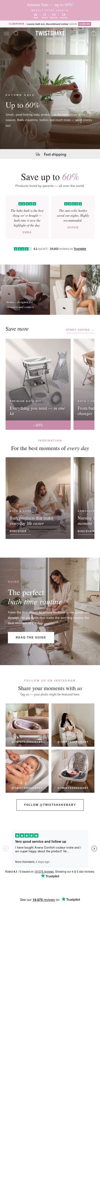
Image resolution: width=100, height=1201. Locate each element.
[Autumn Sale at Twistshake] (50, 88)
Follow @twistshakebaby (50, 804)
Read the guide (31, 637)
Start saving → (80, 329)
